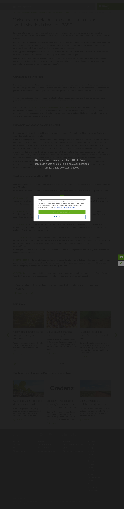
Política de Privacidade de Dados (64, 207)
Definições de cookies (62, 217)
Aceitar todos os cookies (62, 212)
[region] (62, 208)
